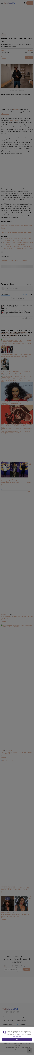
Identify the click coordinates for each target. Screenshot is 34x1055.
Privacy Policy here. (17, 1036)
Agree (17, 1039)
